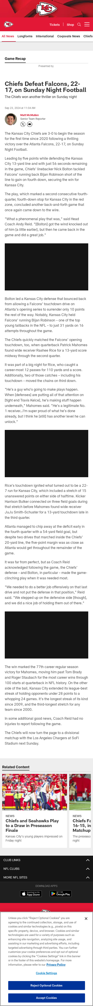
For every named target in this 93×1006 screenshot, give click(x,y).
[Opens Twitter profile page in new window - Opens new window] (23, 124)
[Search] (79, 24)
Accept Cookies (46, 997)
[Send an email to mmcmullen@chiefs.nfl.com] (29, 124)
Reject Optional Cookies (46, 985)
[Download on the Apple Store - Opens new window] (31, 894)
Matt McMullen (29, 114)
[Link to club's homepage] (8, 22)
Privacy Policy (56, 964)
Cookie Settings (46, 973)
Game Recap (15, 58)
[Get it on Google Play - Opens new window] (60, 896)
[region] (46, 959)
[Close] (86, 918)
